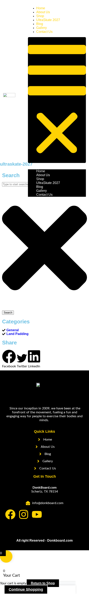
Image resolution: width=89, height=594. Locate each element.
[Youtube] (37, 514)
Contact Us (44, 31)
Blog (39, 187)
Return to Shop (43, 583)
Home (40, 171)
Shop (40, 179)
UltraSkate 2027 (48, 20)
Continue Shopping (26, 589)
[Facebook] (10, 514)
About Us (43, 175)
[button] (57, 100)
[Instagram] (23, 514)
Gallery (41, 190)
